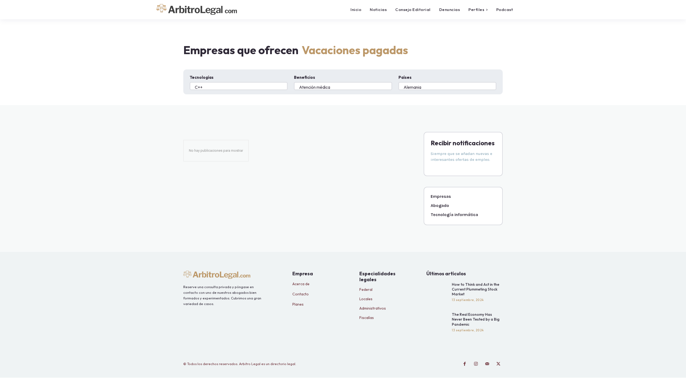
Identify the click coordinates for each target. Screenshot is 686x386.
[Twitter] (498, 364)
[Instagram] (476, 364)
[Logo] (203, 9)
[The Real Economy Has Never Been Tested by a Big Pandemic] (437, 321)
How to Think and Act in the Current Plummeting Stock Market (475, 289)
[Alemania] (447, 88)
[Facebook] (464, 364)
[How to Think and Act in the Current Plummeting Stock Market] (437, 291)
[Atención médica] (343, 88)
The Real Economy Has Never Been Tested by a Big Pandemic (475, 319)
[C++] (238, 88)
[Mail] (487, 364)
